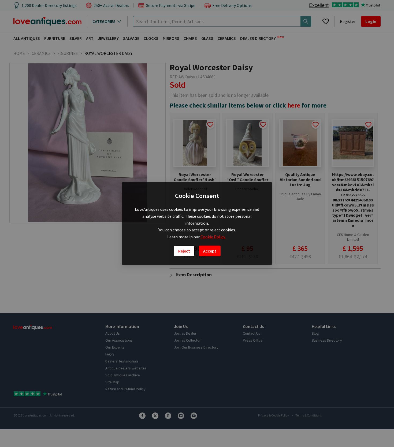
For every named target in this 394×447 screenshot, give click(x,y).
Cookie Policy (213, 236)
